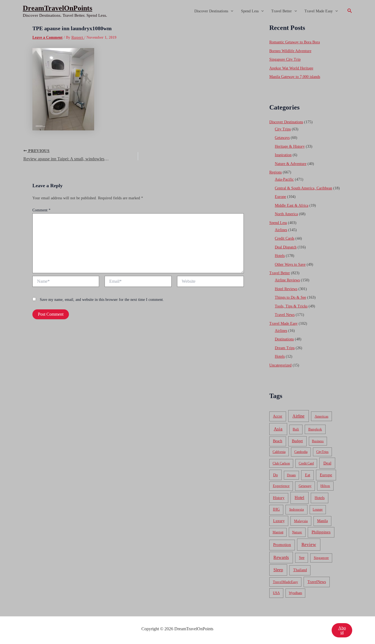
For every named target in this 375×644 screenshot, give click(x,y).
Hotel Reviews (286, 289)
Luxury (279, 521)
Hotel (299, 497)
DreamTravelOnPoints (57, 8)
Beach (277, 441)
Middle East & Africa (291, 205)
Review (308, 544)
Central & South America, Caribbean (303, 188)
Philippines (321, 532)
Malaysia (301, 521)
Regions (275, 172)
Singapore (321, 558)
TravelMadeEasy (285, 582)
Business (318, 441)
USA (276, 593)
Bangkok (315, 429)
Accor (277, 416)
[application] (230, 11)
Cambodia (300, 452)
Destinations (284, 339)
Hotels (280, 256)
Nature (297, 532)
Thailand (300, 570)
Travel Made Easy (318, 11)
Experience (281, 486)
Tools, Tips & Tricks (291, 306)
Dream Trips (285, 348)
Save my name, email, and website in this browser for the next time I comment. (102, 300)
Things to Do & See (290, 297)
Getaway (305, 486)
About (342, 630)
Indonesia (296, 509)
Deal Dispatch (285, 247)
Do (275, 475)
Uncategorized (280, 365)
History (278, 498)
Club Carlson (281, 463)
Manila (322, 521)
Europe (280, 197)
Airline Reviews (287, 280)
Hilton (325, 486)
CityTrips (322, 452)
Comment (41, 210)
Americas (321, 416)
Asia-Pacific (284, 179)
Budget (297, 441)
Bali (296, 429)
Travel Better (281, 11)
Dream (291, 475)
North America (286, 214)
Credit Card (306, 463)
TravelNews (316, 581)
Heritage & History (290, 146)
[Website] (210, 282)
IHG (276, 509)
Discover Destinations (211, 11)
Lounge (318, 509)
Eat (307, 475)
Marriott (278, 532)
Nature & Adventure (290, 164)
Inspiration (283, 155)
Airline (298, 416)
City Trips (283, 129)
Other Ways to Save (290, 264)
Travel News (285, 315)
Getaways (282, 138)
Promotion (282, 544)
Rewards (281, 557)
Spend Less (250, 11)
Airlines (281, 230)
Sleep (278, 569)
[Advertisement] (187, 63)
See (301, 558)
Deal (327, 463)
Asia (278, 429)
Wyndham (295, 593)
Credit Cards (284, 238)
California (279, 452)
